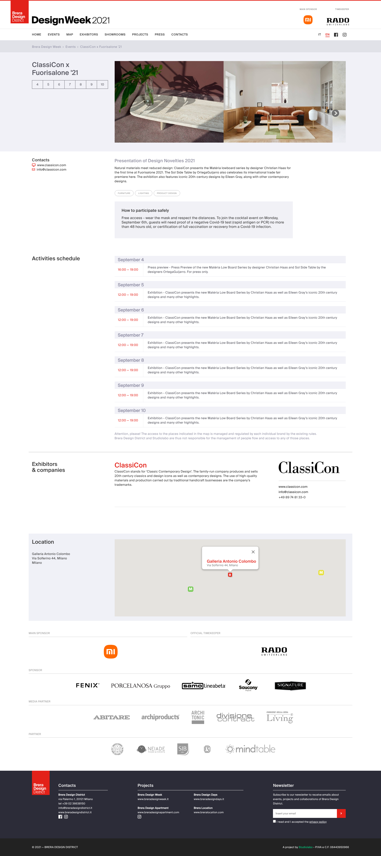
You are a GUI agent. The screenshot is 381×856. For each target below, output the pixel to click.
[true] (341, 813)
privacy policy (318, 822)
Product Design (167, 193)
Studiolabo (306, 847)
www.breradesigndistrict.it (75, 812)
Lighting (143, 193)
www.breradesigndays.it (209, 799)
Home (36, 35)
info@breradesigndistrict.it (75, 808)
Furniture (124, 193)
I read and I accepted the (292, 822)
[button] (230, 575)
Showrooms (115, 35)
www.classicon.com (51, 165)
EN (327, 35)
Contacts (179, 35)
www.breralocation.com (209, 812)
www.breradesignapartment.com (158, 812)
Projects (140, 35)
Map (69, 35)
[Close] (253, 552)
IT (319, 35)
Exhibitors (89, 35)
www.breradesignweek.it (153, 799)
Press (160, 35)
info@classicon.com (52, 170)
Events (54, 35)
